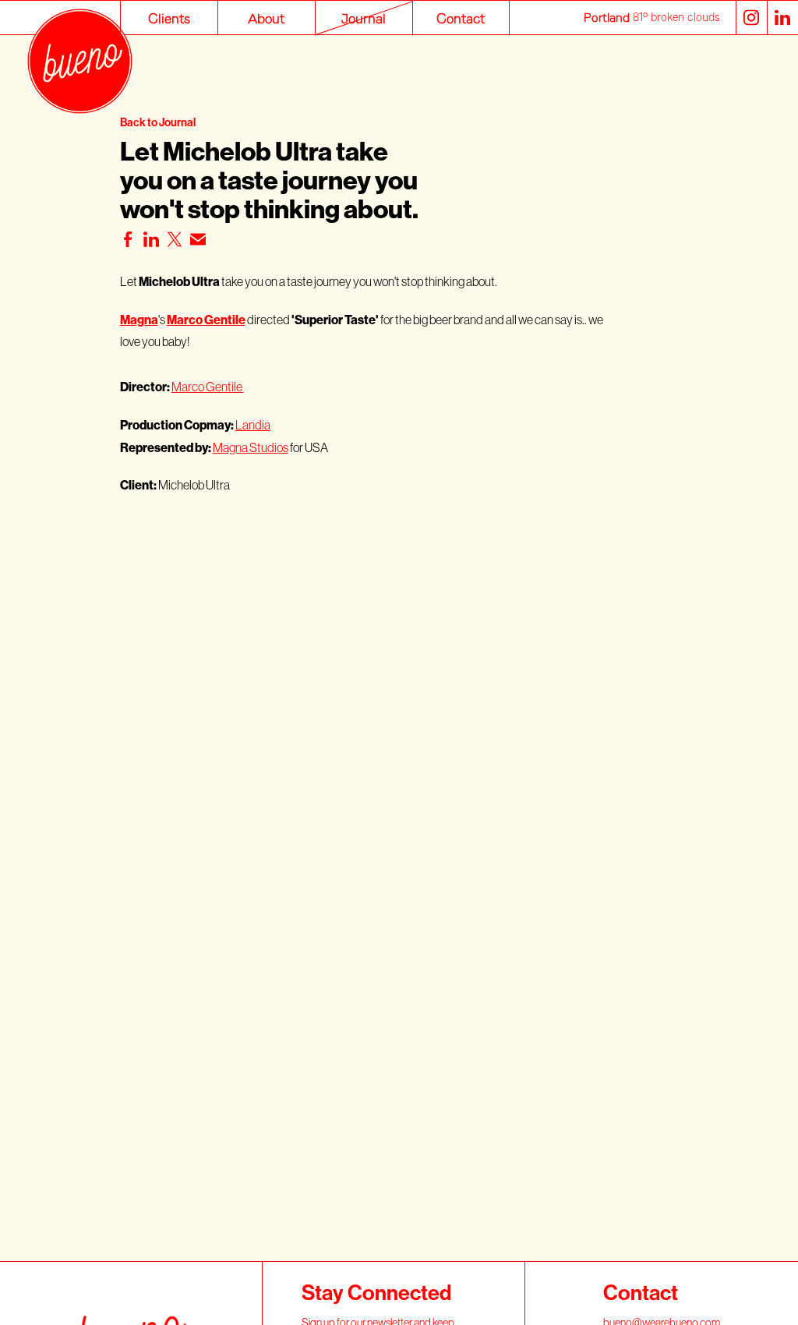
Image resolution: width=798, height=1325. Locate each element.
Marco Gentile (207, 386)
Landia (252, 425)
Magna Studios (250, 447)
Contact (460, 17)
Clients (169, 17)
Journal (363, 17)
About (266, 17)
